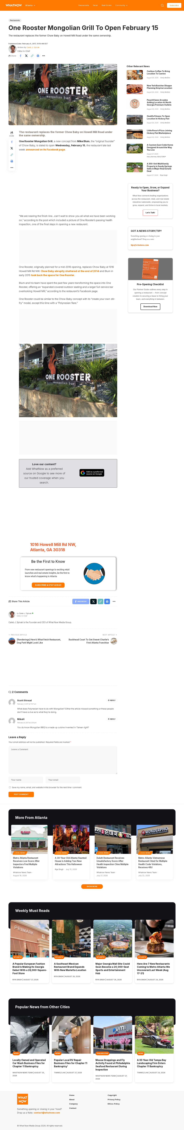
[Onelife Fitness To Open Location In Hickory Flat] (135, 120)
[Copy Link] (32, 55)
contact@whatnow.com (47, 1112)
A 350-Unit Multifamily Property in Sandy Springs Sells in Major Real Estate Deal (159, 167)
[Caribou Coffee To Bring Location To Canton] (135, 75)
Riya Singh (163, 175)
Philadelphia (102, 1053)
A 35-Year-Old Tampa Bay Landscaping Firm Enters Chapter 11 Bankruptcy (151, 1063)
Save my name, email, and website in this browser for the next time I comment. (47, 787)
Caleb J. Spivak (33, 47)
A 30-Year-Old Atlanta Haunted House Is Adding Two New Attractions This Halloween (70, 861)
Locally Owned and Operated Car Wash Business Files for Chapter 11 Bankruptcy (29, 1063)
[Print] (38, 55)
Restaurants (83, 5)
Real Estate (106, 5)
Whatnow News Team (22, 872)
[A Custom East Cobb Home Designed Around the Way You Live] (135, 148)
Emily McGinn (165, 78)
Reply (112, 700)
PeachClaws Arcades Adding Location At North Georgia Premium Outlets (159, 102)
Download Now (150, 306)
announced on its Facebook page (45, 149)
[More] (43, 55)
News (16, 1053)
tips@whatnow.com (140, 245)
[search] (162, 5)
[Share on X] (26, 55)
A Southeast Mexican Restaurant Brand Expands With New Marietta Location (70, 967)
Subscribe (174, 5)
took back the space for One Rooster (52, 275)
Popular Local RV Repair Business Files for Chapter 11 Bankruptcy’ (70, 1063)
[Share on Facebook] (20, 55)
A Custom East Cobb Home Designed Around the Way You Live (160, 147)
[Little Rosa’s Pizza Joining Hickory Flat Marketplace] (135, 134)
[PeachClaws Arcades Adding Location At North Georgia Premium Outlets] (135, 103)
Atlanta (17, 957)
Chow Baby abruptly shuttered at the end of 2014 (70, 271)
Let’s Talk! (150, 212)
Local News (20, 853)
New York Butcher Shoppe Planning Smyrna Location (159, 86)
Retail (95, 5)
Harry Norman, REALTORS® (156, 157)
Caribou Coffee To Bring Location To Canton (158, 72)
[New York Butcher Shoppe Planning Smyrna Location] (135, 89)
